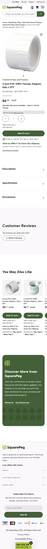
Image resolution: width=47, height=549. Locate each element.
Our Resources (22, 403)
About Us (9, 403)
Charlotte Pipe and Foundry (14, 25)
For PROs (15, 2)
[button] (23, 545)
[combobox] (19, 14)
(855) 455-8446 (15, 465)
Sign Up (23, 515)
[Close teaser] (31, 543)
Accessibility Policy (23, 539)
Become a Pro (19, 113)
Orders (31, 2)
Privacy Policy (24, 534)
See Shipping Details (10, 150)
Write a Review (16, 239)
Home (4, 22)
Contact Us (40, 2)
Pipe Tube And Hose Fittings (29, 22)
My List (24, 2)
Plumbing (12, 22)
